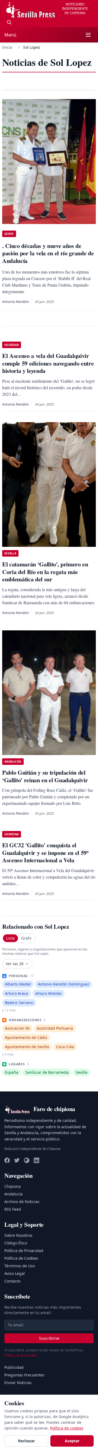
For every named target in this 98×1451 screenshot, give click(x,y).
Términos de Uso (19, 1265)
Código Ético (15, 1243)
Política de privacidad (20, 1355)
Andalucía (13, 1194)
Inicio (7, 47)
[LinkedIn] (36, 1160)
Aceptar (72, 1440)
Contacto (12, 1281)
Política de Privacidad (23, 1250)
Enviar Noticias (18, 1382)
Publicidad (14, 1367)
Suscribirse (49, 1338)
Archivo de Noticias (21, 1201)
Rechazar (26, 1440)
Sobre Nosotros (18, 1235)
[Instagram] (26, 1160)
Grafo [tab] (26, 938)
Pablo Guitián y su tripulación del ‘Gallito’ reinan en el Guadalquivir (45, 776)
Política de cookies (66, 1428)
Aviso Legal (14, 1273)
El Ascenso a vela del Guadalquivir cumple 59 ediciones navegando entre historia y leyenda (48, 363)
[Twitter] (17, 1160)
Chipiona (12, 1186)
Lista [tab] (10, 938)
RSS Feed (12, 1209)
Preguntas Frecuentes (24, 1375)
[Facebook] (7, 1160)
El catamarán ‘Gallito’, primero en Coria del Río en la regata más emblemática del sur (45, 572)
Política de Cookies (21, 1258)
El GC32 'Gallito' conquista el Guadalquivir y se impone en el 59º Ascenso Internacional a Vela (45, 852)
